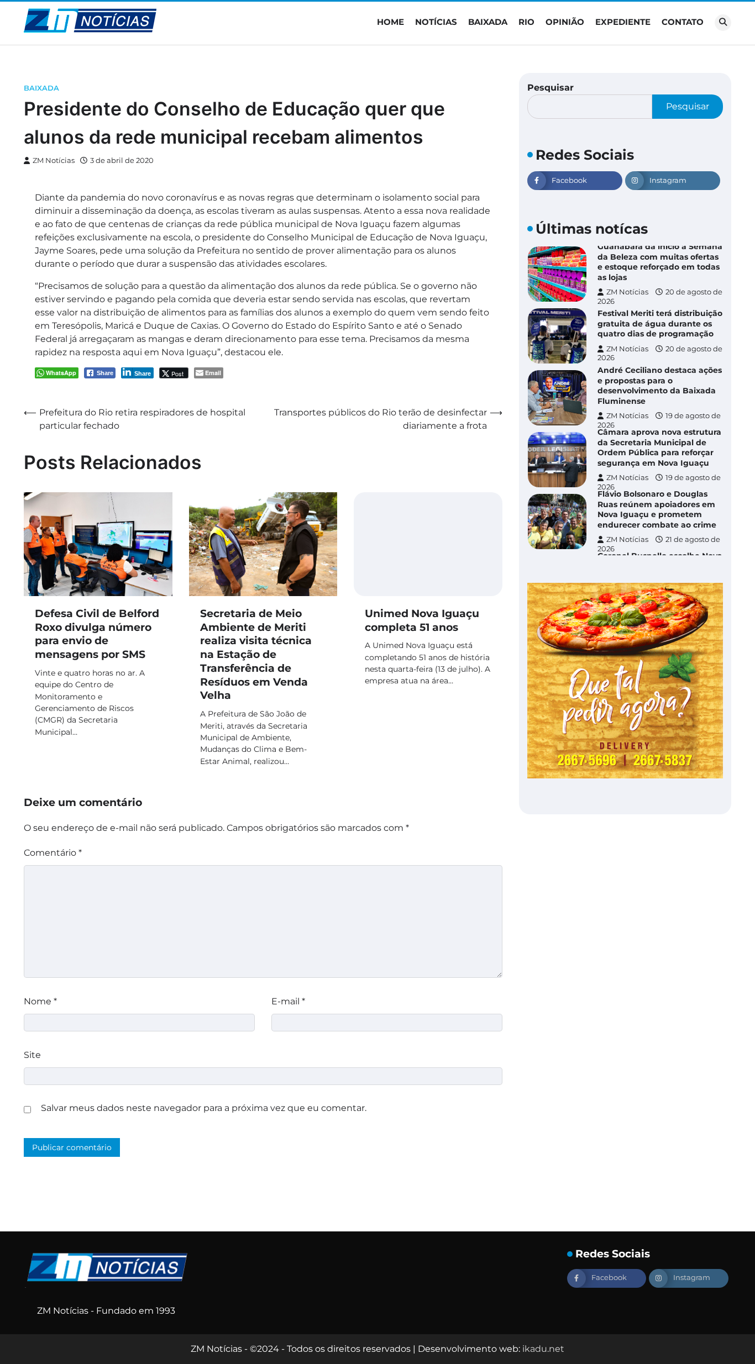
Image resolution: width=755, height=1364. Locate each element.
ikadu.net (543, 1349)
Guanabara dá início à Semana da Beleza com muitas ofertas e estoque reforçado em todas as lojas (659, 261)
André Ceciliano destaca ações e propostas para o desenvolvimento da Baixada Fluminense (659, 385)
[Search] (723, 22)
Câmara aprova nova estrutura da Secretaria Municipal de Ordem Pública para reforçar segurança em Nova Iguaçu (659, 447)
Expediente (623, 22)
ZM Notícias (54, 160)
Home (390, 22)
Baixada (487, 22)
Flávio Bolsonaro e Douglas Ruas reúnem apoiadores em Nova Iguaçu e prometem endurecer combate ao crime (656, 509)
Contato (683, 22)
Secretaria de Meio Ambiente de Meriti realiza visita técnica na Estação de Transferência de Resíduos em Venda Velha (256, 654)
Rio (526, 22)
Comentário (53, 852)
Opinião (565, 22)
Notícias (436, 22)
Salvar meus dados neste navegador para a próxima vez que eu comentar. (203, 1108)
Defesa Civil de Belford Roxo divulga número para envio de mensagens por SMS (97, 634)
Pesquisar (550, 87)
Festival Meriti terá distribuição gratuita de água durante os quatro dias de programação (659, 323)
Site (32, 1055)
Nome (40, 1001)
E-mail (288, 1001)
